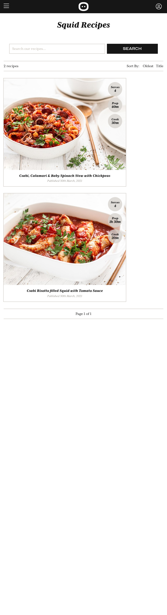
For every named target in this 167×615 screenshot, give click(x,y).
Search (132, 49)
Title (159, 66)
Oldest (148, 66)
